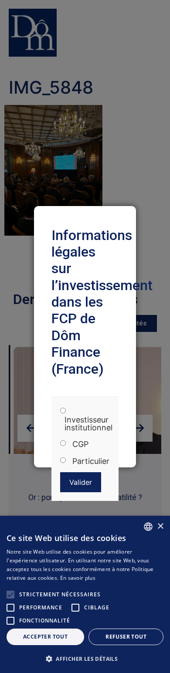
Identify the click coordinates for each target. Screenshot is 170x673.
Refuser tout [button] (125, 636)
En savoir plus (77, 578)
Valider (80, 482)
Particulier (90, 461)
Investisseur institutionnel (88, 424)
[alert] (85, 594)
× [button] (160, 526)
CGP (80, 444)
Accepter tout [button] (45, 636)
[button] (85, 658)
